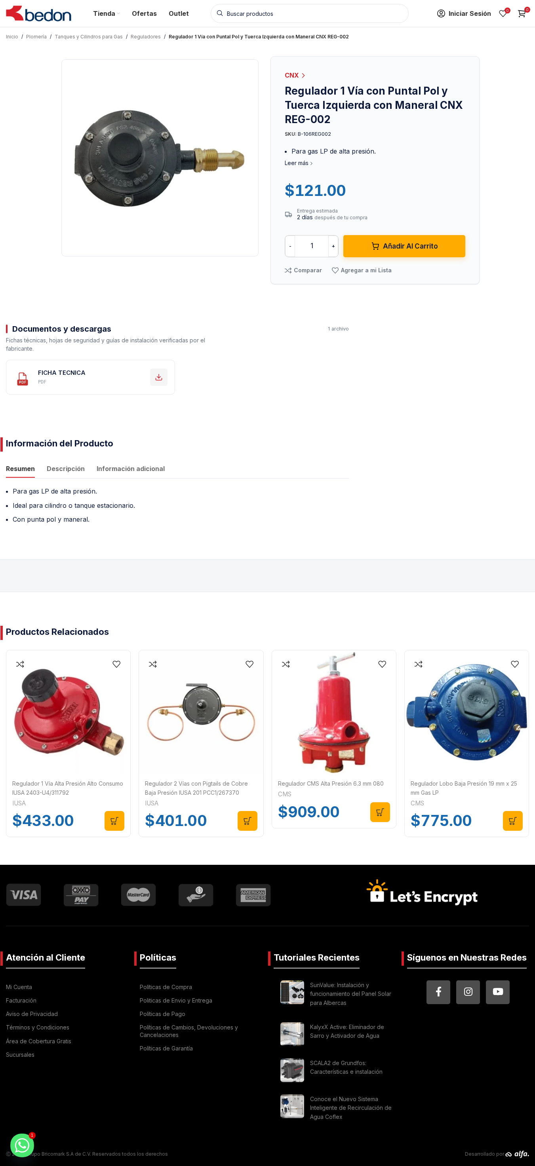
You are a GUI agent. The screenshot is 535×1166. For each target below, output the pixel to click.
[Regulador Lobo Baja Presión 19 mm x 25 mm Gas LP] (467, 712)
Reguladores (146, 37)
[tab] (20, 469)
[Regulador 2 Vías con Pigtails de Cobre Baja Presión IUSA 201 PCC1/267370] (201, 712)
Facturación (21, 1000)
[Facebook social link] (438, 992)
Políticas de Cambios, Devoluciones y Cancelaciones (189, 1031)
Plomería (36, 37)
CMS (284, 794)
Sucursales (20, 1054)
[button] (114, 821)
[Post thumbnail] (292, 995)
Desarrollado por (485, 1154)
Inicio (12, 37)
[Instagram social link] (468, 992)
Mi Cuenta (19, 987)
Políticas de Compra (166, 987)
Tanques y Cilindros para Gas (89, 37)
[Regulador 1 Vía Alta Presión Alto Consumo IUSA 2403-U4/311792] (68, 712)
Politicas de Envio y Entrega (176, 1000)
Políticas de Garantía (166, 1048)
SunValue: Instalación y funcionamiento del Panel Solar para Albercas (350, 994)
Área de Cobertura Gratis (38, 1041)
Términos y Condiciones (37, 1027)
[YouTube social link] (498, 992)
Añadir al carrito (410, 246)
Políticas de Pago (162, 1013)
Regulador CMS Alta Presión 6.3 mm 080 (331, 783)
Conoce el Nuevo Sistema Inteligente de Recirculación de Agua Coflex (351, 1108)
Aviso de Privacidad (32, 1013)
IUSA (19, 803)
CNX (293, 75)
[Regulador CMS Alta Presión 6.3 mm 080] (334, 712)
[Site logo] (38, 13)
